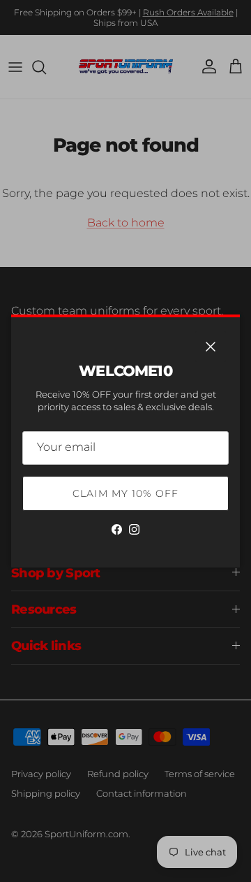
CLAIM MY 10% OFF (125, 493)
